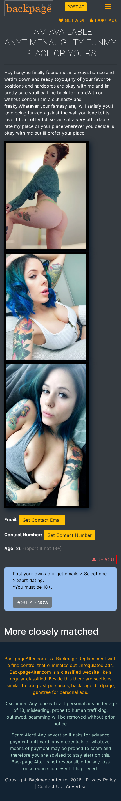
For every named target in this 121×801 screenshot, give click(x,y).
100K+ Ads (105, 20)
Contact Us (49, 786)
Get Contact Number (69, 535)
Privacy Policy (101, 779)
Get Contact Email (42, 520)
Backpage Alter (45, 779)
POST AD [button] (75, 6)
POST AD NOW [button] (32, 602)
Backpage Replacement (81, 658)
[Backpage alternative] (29, 8)
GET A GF (74, 20)
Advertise (76, 786)
